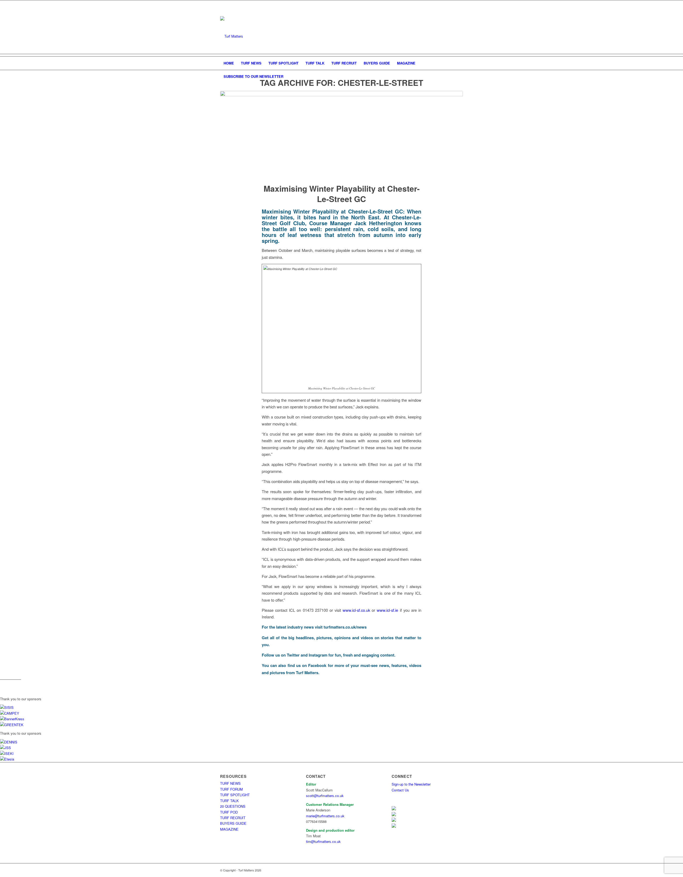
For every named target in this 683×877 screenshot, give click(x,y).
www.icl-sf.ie (387, 610)
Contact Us (400, 789)
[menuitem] (228, 63)
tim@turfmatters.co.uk (323, 841)
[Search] (459, 76)
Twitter (293, 655)
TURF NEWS (230, 783)
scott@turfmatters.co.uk (325, 795)
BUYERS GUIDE (233, 823)
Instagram (318, 655)
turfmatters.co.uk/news (345, 627)
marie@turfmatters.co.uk (325, 815)
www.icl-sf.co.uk (356, 610)
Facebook (317, 665)
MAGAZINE (229, 829)
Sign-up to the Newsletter (411, 784)
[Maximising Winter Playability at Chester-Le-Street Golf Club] (341, 133)
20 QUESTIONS (232, 806)
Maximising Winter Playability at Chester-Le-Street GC (342, 193)
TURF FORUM (231, 789)
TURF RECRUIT (232, 817)
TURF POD (229, 812)
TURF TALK (229, 800)
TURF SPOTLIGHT (235, 794)
